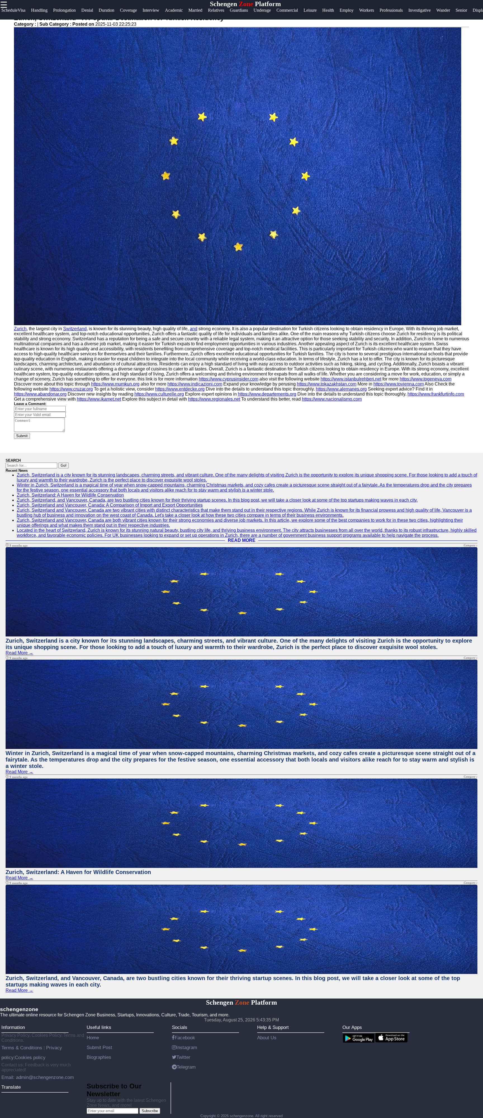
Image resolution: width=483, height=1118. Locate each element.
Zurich (20, 328)
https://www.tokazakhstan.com (326, 384)
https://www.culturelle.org (159, 394)
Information (13, 1027)
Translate (11, 1087)
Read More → (19, 652)
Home (93, 1037)
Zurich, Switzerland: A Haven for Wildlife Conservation (70, 495)
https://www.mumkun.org (115, 384)
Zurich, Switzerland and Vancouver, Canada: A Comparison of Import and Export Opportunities (110, 505)
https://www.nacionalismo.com (332, 399)
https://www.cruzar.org (71, 389)
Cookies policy (30, 1057)
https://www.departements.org (267, 394)
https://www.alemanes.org (341, 389)
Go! (64, 465)
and (193, 328)
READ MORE (241, 540)
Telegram (186, 1067)
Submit (22, 436)
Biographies (99, 1057)
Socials (179, 1027)
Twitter (183, 1057)
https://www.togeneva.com (425, 379)
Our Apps (352, 1027)
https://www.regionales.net (214, 399)
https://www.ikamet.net (99, 399)
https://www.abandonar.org (40, 394)
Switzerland (75, 328)
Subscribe (150, 1111)
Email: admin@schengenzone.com (37, 1077)
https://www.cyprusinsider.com (228, 379)
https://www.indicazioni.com (194, 384)
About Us (266, 1037)
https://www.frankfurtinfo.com (436, 394)
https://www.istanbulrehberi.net (351, 379)
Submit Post (99, 1047)
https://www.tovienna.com (398, 384)
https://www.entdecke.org (180, 389)
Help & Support (273, 1027)
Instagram (186, 1047)
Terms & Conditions (22, 1047)
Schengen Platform (245, 4)
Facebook (185, 1037)
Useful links (99, 1027)
